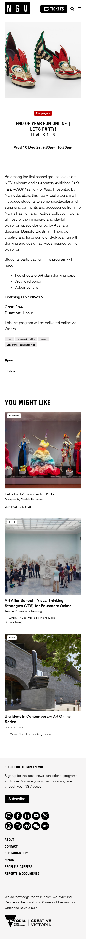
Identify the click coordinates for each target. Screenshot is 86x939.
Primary (44, 339)
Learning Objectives (23, 297)
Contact (11, 846)
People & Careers (18, 867)
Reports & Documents (22, 874)
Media (9, 860)
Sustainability (16, 853)
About (9, 840)
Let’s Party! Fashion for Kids (21, 345)
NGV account (34, 786)
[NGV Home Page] (17, 8)
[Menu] (79, 9)
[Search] (72, 9)
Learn (9, 339)
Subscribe (16, 799)
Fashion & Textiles (26, 339)
